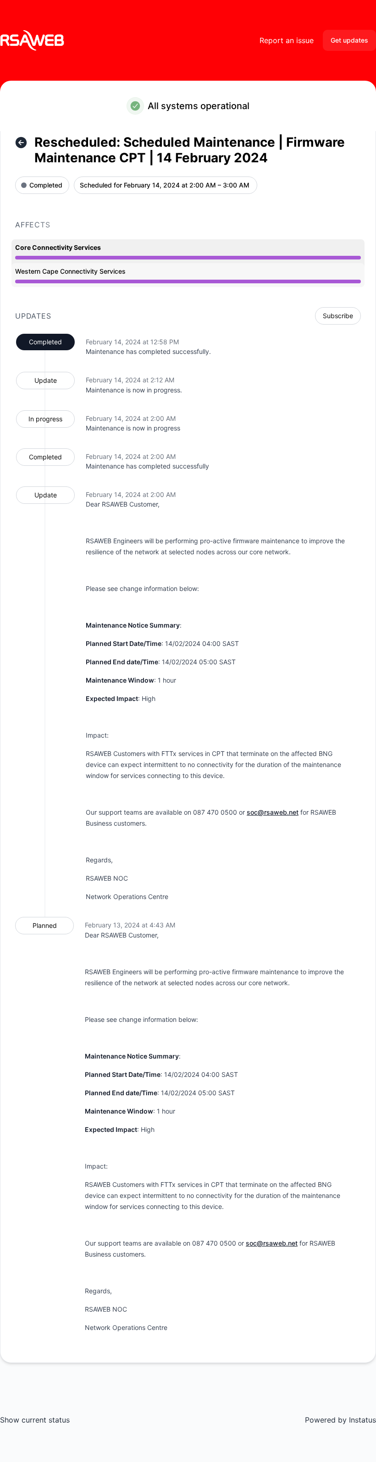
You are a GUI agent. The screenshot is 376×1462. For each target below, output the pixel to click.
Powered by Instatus (340, 1419)
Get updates (349, 40)
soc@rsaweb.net (273, 812)
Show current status (35, 1419)
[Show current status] (21, 142)
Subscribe (338, 316)
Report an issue (287, 40)
